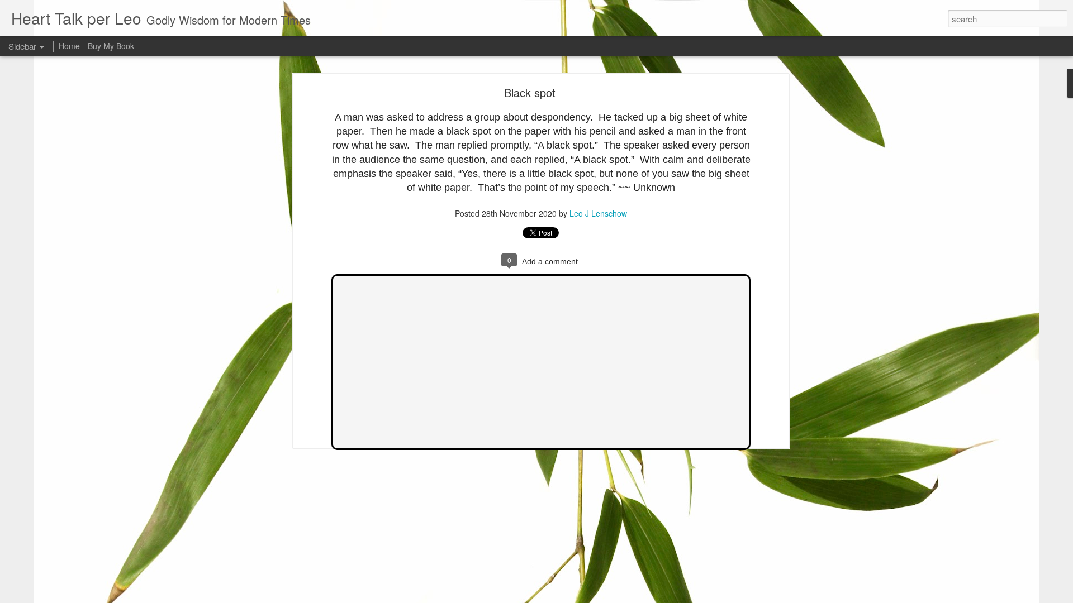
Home (69, 45)
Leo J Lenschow (598, 213)
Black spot (530, 92)
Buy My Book (111, 45)
